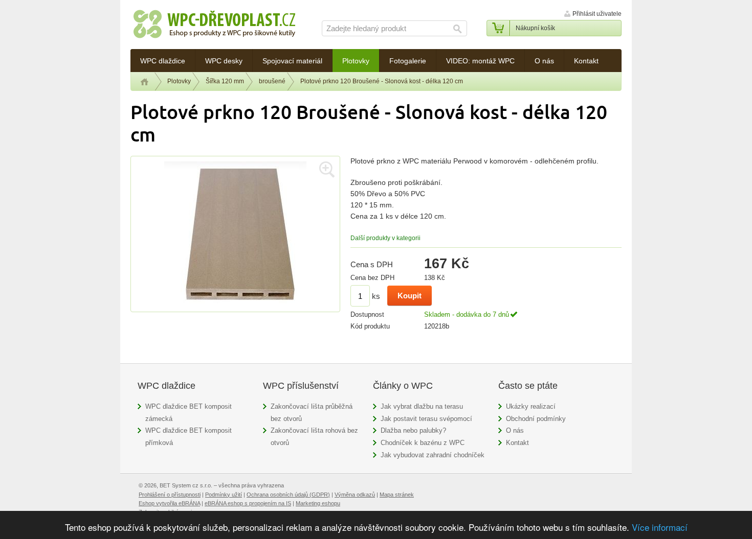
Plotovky (179, 81)
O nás (515, 430)
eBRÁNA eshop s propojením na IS (248, 503)
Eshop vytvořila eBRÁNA (169, 503)
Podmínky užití (223, 494)
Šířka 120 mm (225, 81)
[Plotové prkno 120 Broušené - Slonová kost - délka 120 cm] (235, 306)
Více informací (660, 527)
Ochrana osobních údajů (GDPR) (288, 494)
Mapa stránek (397, 494)
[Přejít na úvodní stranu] (214, 25)
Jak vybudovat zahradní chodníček (432, 455)
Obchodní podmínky (536, 419)
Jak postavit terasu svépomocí (426, 419)
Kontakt (517, 443)
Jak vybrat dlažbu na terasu (422, 406)
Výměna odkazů (355, 494)
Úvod (144, 81)
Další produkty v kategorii (385, 238)
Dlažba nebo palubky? (413, 430)
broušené (272, 81)
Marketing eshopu (318, 503)
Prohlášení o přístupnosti (170, 494)
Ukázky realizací (531, 406)
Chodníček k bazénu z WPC (423, 443)
